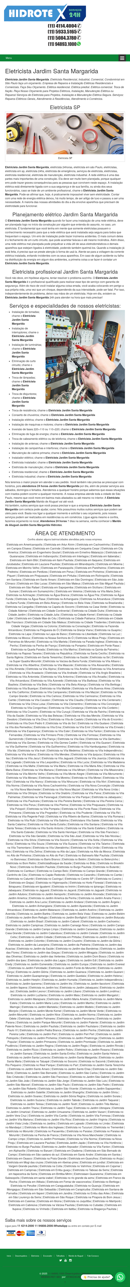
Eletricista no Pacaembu (50, 1131)
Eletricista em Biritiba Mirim (55, 1174)
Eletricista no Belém (74, 859)
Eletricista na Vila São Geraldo (27, 836)
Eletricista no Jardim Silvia (102, 1092)
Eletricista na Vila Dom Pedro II (25, 723)
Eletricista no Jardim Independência (100, 980)
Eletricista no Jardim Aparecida (73, 906)
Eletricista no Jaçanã (63, 890)
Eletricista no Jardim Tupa (56, 1108)
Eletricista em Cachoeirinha (93, 544)
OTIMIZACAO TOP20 (77, 1276)
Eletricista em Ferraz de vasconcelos (69, 1182)
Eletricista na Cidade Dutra (88, 611)
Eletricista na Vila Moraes (21, 778)
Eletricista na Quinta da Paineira (98, 649)
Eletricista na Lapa (20, 634)
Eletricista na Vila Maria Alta (85, 766)
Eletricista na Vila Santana (84, 824)
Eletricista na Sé (100, 657)
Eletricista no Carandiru (81, 875)
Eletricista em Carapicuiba (74, 1189)
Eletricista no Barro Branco (44, 859)
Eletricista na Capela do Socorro (55, 607)
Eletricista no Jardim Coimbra (100, 937)
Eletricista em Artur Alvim (59, 544)
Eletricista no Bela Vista (76, 603)
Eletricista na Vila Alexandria (92, 665)
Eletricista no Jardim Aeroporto (47, 894)
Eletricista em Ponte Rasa (103, 645)
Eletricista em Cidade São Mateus (45, 622)
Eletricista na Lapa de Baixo (50, 634)
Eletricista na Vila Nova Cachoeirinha (44, 785)
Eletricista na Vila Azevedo (47, 680)
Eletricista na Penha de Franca (40, 1135)
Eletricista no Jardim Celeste (81, 933)
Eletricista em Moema (109, 564)
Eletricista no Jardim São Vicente (58, 1088)
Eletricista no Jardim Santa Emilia (54, 1053)
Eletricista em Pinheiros (90, 572)
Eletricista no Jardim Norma (78, 1014)
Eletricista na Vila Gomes (20, 743)
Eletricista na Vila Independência (102, 750)
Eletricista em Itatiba (64, 1209)
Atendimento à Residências (53, 99)
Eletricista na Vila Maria (51, 766)
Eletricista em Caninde (46, 548)
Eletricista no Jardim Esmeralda (33, 964)
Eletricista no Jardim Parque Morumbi (39, 1022)
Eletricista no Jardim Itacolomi (92, 983)
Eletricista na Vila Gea (71, 739)
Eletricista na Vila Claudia (67, 700)
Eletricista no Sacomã (92, 1061)
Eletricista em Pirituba (63, 576)
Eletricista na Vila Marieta (52, 642)
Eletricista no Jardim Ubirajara (92, 1108)
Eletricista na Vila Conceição (102, 704)
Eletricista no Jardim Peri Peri (76, 1034)
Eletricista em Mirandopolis (78, 564)
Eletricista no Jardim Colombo (27, 941)
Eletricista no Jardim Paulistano (80, 1026)
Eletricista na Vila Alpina (41, 669)
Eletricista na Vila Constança (66, 708)
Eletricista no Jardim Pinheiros (39, 1038)
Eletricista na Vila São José (64, 836)
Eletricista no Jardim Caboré (62, 921)
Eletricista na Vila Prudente (76, 813)
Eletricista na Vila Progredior (40, 813)
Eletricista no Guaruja (88, 1186)
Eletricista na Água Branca (53, 595)
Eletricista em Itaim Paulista (57, 560)
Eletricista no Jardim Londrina (101, 991)
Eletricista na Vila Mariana (38, 770)
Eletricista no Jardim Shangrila (65, 1092)
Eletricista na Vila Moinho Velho (25, 774)
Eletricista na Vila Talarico (95, 844)
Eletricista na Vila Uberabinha (51, 847)
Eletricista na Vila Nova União (100, 789)
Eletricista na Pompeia (72, 645)
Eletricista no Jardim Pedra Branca (40, 1030)
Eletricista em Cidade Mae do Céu (36, 618)
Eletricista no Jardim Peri (42, 1034)
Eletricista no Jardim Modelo (77, 1007)
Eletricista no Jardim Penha (79, 1030)
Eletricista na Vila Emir (76, 727)
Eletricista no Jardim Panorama (76, 1018)
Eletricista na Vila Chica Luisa (27, 704)
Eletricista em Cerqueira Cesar (81, 548)
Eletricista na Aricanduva (95, 599)
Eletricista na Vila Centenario (103, 700)
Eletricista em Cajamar (106, 1166)
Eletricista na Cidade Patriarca (77, 618)
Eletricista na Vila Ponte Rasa (80, 809)
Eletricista (35, 1255)
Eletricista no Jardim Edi (82, 960)
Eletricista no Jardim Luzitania (29, 995)
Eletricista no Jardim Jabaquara (79, 987)
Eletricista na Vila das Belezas (44, 715)
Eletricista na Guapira (108, 630)
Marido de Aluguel (76, 1255)
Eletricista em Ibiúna (49, 1201)
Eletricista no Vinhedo (36, 1209)
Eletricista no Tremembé (108, 1127)
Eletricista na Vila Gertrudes (103, 739)
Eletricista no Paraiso (79, 1131)
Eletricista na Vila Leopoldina (41, 762)
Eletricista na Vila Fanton (87, 731)
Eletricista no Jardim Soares (25, 1096)
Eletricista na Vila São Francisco (98, 832)
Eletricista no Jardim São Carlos (78, 1073)
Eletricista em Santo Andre (77, 1154)
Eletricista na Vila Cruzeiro (22, 712)
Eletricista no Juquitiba (77, 1201)
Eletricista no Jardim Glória (32, 972)
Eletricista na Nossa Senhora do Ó (52, 638)
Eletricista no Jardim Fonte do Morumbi (72, 968)
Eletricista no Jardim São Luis (89, 1081)
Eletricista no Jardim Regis (72, 1046)
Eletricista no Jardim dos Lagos (47, 960)
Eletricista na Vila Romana (107, 816)
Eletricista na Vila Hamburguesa (87, 746)
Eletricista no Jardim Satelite (28, 1092)
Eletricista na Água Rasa (30, 599)
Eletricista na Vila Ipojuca (86, 754)
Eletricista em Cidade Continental (49, 611)
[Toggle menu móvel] (122, 57)
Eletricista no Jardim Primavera (37, 1042)
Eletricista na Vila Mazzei (84, 692)
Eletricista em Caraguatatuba (55, 1186)
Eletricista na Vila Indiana (20, 754)
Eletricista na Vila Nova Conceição (89, 785)
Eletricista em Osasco (19, 1158)
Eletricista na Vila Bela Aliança (67, 684)
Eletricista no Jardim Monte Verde (83, 1011)
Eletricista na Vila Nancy (28, 781)
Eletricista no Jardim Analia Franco (99, 898)
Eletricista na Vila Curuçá (55, 712)
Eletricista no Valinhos (77, 1166)
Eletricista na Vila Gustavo (93, 723)
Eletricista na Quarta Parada (28, 649)
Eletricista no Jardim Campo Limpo (38, 929)
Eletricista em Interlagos (74, 556)
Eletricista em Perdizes (34, 572)
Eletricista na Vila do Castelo (66, 719)
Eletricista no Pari (67, 1065)
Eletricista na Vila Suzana (61, 844)
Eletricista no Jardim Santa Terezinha (102, 1065)
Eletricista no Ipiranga (91, 886)
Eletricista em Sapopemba (58, 587)
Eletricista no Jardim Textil (61, 1104)
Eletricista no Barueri (39, 1150)
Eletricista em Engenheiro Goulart (40, 552)
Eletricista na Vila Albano (104, 661)
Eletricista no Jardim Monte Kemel (40, 1011)
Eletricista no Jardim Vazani (89, 1112)
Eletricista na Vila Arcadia (91, 677)
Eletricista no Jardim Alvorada (86, 894)
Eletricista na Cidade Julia (44, 614)
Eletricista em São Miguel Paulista (103, 583)
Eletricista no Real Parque (39, 1065)
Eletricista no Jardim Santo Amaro (29, 1069)
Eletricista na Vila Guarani (95, 743)
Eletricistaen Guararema (88, 1174)
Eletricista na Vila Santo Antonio (44, 828)
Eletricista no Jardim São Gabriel (90, 1077)
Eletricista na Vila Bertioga (104, 684)
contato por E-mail (91, 1225)
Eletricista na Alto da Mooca (94, 851)
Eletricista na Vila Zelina (27, 851)
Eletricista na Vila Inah (31, 750)
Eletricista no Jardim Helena (105, 976)
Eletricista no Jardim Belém (108, 914)
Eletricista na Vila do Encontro (103, 719)
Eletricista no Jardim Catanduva (43, 933)
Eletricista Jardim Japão (71, 1143)
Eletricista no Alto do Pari (48, 855)
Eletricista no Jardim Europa (71, 964)
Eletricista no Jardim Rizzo (23, 1049)
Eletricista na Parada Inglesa (87, 642)
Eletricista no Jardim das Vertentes (44, 956)
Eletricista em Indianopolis (42, 556)
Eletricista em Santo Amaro (39, 579)
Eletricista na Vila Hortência (104, 1143)
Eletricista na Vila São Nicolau (101, 836)
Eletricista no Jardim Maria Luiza (39, 1003)
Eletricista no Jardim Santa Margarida (74, 1057)
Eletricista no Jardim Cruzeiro (64, 941)
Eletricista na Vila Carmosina (80, 696)
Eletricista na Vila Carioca (45, 696)
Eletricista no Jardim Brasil (27, 921)
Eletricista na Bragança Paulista (97, 1209)
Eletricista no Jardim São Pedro (91, 1085)
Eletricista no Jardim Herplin (23, 980)
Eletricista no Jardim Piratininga (78, 1038)
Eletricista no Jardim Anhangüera (32, 906)
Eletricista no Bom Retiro (21, 863)
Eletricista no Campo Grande (87, 871)
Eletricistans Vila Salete (85, 820)
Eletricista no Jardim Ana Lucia (28, 902)
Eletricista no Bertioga (106, 1182)
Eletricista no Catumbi (20, 879)
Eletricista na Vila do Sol (61, 723)
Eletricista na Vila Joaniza (90, 758)
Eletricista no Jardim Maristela (40, 1007)
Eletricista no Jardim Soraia (104, 1096)
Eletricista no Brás (84, 863)
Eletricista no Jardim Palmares (36, 1018)
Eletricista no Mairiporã (107, 1201)
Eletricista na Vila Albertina (23, 665)
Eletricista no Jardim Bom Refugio (27, 917)
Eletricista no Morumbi (20, 1131)
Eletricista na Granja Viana (77, 630)
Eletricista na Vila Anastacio (26, 673)
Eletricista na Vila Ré (107, 813)
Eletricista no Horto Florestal (87, 882)
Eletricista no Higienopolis (52, 882)
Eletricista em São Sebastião (39, 1189)
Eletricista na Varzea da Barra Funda (65, 661)
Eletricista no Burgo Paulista (74, 867)
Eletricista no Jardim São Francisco (47, 1077)
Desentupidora (21, 1255)
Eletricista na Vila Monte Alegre (65, 774)
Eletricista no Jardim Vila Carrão (48, 1115)
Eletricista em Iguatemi (36, 886)
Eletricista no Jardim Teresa (27, 1104)
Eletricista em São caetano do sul (39, 1154)
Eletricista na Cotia (51, 1166)
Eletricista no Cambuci (21, 871)
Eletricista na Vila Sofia (85, 840)
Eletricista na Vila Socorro (53, 840)
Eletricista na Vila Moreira (54, 778)
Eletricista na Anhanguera (62, 599)
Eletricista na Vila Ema (47, 727)
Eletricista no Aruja (111, 1158)
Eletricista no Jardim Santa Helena (97, 1053)
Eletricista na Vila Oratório (54, 793)
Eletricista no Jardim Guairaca (68, 972)
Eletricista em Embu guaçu (55, 1170)
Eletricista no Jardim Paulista (41, 1026)
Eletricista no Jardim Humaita (59, 980)
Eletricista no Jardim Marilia (77, 1003)
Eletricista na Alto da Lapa (59, 851)
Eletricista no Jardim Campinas (24, 925)
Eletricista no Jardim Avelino (79, 910)
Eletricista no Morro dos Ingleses (44, 1127)
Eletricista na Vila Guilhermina (47, 746)
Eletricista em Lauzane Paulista (41, 564)
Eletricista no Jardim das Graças (40, 952)
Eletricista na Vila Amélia (73, 669)
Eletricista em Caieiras (21, 1201)
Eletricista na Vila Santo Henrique (56, 832)
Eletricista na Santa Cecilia (90, 653)
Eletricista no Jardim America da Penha (53, 898)
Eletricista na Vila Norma (82, 1139)
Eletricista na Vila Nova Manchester (82, 1135)
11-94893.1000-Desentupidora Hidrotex (69, 1273)
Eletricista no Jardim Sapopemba (100, 1088)
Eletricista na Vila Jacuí (26, 758)
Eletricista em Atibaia (32, 1182)
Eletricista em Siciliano (89, 587)
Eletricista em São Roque (58, 1197)
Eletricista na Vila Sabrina (53, 820)
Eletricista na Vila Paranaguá (39, 797)
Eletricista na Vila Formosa (82, 735)
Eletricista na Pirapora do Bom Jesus (98, 1197)
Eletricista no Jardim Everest (107, 964)
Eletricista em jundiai (92, 1162)
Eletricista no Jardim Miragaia (79, 952)
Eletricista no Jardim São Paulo (51, 1085)
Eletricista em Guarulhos (83, 1158)
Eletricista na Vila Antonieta (22, 677)
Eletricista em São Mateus (65, 583)
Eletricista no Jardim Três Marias (98, 1104)
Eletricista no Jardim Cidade (36, 937)
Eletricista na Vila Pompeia (43, 809)
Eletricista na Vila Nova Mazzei (61, 789)
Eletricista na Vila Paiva (86, 793)
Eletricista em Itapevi (31, 1193)
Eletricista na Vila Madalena (108, 762)
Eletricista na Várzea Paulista (57, 1205)
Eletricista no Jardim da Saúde (35, 948)
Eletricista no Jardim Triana (22, 1108)
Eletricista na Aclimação (20, 595)
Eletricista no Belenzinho (103, 859)
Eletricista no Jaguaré (91, 890)
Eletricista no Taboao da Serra (91, 1170)
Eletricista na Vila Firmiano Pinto (43, 735)
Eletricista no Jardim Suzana (27, 1100)
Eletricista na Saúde (76, 657)
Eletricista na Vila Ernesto (107, 727)
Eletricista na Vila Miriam (70, 770)
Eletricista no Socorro (64, 1061)
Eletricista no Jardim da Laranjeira (28, 945)
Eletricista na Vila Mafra (21, 766)
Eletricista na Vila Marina (62, 649)
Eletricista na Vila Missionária (105, 770)
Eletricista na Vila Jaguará (57, 758)
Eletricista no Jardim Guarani (105, 972)
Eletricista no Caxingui (49, 879)
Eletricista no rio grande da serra (74, 1178)
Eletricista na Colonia (44, 626)
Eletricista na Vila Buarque (22, 688)
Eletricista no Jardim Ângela (102, 902)
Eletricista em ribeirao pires (61, 1162)
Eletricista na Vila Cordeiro (101, 708)
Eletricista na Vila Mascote (57, 665)
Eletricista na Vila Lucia (75, 762)
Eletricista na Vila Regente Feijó (25, 816)
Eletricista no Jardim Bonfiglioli (68, 917)
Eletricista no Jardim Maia (64, 995)
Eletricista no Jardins (43, 1123)
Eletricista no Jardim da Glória (102, 941)
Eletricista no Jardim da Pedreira (70, 945)
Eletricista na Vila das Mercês (82, 715)
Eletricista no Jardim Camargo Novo (67, 925)
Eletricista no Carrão (110, 875)
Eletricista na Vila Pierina (53, 805)
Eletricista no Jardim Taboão (64, 1100)
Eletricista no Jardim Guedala (68, 976)
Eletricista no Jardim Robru (57, 1049)
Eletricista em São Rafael (24, 587)
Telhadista (60, 1255)
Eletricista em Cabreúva (23, 1205)
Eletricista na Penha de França (38, 645)
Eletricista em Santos (108, 1154)
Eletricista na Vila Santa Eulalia (47, 824)
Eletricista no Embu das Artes (92, 1193)
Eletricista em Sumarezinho (37, 591)
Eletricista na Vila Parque (74, 797)
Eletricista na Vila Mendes (53, 754)
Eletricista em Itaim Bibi (24, 560)
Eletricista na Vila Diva (33, 719)
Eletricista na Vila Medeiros (63, 750)
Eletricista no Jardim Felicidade (28, 968)
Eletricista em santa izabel (37, 1178)
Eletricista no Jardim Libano (64, 991)
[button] (120, 1277)
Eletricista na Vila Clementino (65, 704)
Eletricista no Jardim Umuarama (51, 1112)
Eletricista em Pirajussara (33, 576)
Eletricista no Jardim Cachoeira (100, 921)
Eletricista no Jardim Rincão (106, 1046)
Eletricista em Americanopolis (25, 544)
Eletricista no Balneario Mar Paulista (87, 855)
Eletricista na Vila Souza (29, 844)
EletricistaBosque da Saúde (55, 863)
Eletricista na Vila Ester (56, 731)
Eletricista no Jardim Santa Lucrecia (28, 1057)
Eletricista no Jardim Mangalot (100, 995)
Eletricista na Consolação (75, 626)
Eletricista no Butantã (106, 867)
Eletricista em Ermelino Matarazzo (83, 552)
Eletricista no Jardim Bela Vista (71, 914)
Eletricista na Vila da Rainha (89, 712)
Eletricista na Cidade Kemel (78, 614)
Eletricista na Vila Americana (107, 669)
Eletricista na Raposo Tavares (24, 653)
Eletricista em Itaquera (88, 560)
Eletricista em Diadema (68, 1150)
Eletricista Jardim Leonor (31, 991)
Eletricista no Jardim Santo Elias (71, 1069)
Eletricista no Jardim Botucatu (107, 917)
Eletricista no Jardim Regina (36, 1046)
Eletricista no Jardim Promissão (77, 1042)
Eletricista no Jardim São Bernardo (36, 1073)
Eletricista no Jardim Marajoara (26, 999)
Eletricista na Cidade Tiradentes (87, 622)
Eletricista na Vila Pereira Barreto (62, 801)
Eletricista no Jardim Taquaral (100, 1100)
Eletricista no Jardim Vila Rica (53, 1119)
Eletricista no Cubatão (90, 1205)
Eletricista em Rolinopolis (94, 576)
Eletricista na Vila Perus (21, 805)
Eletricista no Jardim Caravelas (79, 929)
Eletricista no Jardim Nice (45, 1014)
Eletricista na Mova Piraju (90, 638)
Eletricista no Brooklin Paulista (36, 867)
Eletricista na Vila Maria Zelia (102, 591)
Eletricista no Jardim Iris (58, 983)
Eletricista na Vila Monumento (104, 774)
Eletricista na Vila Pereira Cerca (103, 801)
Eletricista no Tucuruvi (79, 1127)
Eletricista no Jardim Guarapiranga (28, 976)
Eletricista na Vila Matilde (55, 688)
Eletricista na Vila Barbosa (81, 680)
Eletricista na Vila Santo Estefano (86, 828)
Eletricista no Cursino (108, 879)
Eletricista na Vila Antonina (57, 677)
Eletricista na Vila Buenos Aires (91, 688)
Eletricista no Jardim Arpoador (60, 1147)
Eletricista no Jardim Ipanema (24, 983)
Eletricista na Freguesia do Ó (41, 630)
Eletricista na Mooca (18, 638)
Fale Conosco (93, 1255)
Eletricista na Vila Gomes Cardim (58, 743)
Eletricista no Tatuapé (36, 1061)
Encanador (47, 1255)
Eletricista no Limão (98, 1123)
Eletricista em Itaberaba (105, 556)
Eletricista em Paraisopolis (57, 568)
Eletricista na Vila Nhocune (61, 781)
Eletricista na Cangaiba (19, 607)
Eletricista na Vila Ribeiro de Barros (67, 816)
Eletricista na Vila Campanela (49, 692)
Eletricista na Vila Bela (33, 684)
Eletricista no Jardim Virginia (90, 1119)
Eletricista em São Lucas (32, 583)
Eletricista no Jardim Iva (43, 987)
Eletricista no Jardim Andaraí (66, 902)
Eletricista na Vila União (85, 847)
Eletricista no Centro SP (79, 879)
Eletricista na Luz (109, 634)
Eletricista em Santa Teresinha (43, 657)
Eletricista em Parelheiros (90, 568)
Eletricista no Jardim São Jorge (50, 1081)
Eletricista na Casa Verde (92, 607)
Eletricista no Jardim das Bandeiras (77, 948)
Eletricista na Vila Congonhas (29, 708)
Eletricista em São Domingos (75, 579)
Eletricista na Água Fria (85, 595)
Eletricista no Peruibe (23, 1186)
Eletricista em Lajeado (71, 1123)
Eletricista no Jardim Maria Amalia (67, 999)
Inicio (9, 1255)
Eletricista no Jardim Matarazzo (41, 910)
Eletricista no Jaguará (36, 890)
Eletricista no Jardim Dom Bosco (86, 956)
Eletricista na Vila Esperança (22, 731)
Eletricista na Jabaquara (106, 797)
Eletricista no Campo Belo (52, 871)
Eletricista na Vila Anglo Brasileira (99, 673)
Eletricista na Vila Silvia (22, 840)
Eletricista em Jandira (59, 1193)
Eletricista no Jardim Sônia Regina (64, 1096)
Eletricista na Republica (58, 653)
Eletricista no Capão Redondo (47, 875)
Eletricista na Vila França (41, 739)
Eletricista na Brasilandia (107, 603)
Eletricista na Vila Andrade (61, 673)
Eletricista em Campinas (22, 1170)
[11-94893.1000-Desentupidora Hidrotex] (45, 13)
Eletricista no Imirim (64, 886)
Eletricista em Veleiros (69, 591)
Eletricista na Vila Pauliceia (23, 801)
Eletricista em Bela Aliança (43, 603)
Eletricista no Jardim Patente (81, 1022)
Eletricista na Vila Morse (86, 778)
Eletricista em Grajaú (21, 882)
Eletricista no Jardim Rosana (92, 1049)
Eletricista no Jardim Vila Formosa (90, 1115)
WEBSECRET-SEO (51, 1276)
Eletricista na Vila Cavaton (34, 700)
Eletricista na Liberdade (83, 634)
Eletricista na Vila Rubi (21, 820)
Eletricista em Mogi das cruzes (25, 1162)
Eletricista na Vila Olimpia (21, 793)
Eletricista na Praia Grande (50, 1158)
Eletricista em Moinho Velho (23, 568)
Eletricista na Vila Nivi (93, 781)
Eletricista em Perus (62, 572)
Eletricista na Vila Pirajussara (87, 805)
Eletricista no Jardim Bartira (33, 914)
